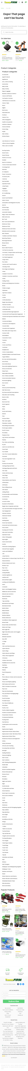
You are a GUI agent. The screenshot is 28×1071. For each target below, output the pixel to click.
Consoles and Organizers (13, 328)
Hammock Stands (13, 515)
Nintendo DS (13, 634)
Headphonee (13, 349)
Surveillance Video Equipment (13, 620)
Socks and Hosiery (13, 411)
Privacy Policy (8, 1011)
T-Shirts (13, 826)
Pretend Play (13, 570)
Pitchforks (13, 598)
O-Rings (13, 641)
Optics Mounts (13, 648)
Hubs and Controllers (13, 532)
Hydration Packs (13, 183)
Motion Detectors (13, 617)
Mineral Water (13, 610)
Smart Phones (13, 155)
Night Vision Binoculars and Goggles (13, 632)
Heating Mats (13, 520)
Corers (13, 342)
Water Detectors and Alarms (13, 876)
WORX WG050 (7, 1029)
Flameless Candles (13, 423)
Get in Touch (8, 1015)
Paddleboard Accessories (13, 662)
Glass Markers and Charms (13, 480)
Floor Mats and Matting (13, 442)
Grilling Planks (13, 492)
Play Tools (13, 568)
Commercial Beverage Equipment (13, 311)
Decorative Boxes (13, 364)
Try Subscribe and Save (13, 788)
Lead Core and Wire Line (13, 447)
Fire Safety (13, 432)
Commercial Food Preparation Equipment (13, 314)
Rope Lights (13, 539)
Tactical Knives (13, 831)
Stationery (13, 805)
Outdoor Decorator (13, 660)
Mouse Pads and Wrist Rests (13, 624)
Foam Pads (13, 449)
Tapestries (13, 679)
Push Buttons (13, 722)
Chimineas (13, 290)
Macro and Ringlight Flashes (13, 589)
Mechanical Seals (13, 606)
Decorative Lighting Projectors (13, 366)
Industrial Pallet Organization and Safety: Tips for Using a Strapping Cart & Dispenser (20, 1035)
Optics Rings (13, 651)
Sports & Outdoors (13, 162)
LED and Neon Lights (13, 579)
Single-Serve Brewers (13, 302)
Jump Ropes (13, 186)
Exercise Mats (13, 181)
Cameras (13, 179)
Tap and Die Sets (13, 833)
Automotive (13, 84)
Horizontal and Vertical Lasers (13, 525)
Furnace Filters (13, 418)
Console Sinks (13, 326)
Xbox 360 (13, 639)
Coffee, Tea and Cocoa (13, 307)
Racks (13, 726)
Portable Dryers (13, 700)
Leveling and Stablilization (13, 582)
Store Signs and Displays (13, 269)
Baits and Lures (13, 217)
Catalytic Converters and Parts (13, 276)
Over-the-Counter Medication (13, 454)
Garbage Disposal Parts (13, 466)
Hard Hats (13, 518)
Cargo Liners (13, 259)
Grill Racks (13, 485)
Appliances (13, 79)
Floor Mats (13, 262)
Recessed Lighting (13, 380)
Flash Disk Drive (13, 112)
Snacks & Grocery (13, 157)
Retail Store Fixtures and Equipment (13, 738)
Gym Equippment (13, 511)
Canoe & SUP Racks (13, 96)
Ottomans (13, 658)
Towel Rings (13, 845)
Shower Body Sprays (13, 772)
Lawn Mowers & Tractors (13, 141)
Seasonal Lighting (13, 755)
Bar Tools (13, 219)
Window (13, 862)
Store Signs (13, 814)
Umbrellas (13, 767)
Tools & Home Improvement (13, 164)
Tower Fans (13, 847)
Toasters (13, 340)
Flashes (13, 440)
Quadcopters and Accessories (13, 724)
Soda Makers (13, 335)
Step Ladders (13, 809)
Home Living (13, 129)
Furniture (13, 115)
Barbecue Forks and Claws (13, 228)
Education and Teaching (13, 394)
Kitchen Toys (13, 565)
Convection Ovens (13, 338)
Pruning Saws (13, 719)
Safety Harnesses (13, 743)
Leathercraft (13, 577)
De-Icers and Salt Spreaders (13, 359)
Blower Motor (13, 243)
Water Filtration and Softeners (13, 878)
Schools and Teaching (13, 745)
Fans (13, 416)
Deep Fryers (13, 371)
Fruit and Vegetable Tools (13, 458)
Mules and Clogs (13, 627)
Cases (13, 271)
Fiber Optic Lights (13, 421)
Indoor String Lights (13, 537)
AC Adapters (13, 172)
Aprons (13, 205)
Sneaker (13, 160)
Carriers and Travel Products (13, 264)
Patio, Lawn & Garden (13, 147)
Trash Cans (13, 850)
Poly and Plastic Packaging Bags (13, 693)
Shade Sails (13, 764)
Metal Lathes (13, 608)
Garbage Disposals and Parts (13, 468)
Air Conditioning (13, 193)
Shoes (13, 285)
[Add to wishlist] (7, 42)
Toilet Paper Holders (13, 843)
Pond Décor (13, 696)
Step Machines (13, 812)
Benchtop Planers (13, 238)
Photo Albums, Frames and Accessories (13, 677)
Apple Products (13, 77)
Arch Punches (13, 209)
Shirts (13, 409)
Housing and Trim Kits (13, 530)
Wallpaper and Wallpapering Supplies (13, 866)
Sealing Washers (13, 753)
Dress (13, 385)
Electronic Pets (13, 402)
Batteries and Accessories (13, 231)
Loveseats (13, 587)
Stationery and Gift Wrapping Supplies (13, 807)
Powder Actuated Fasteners (13, 712)
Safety (13, 741)
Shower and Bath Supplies (13, 769)
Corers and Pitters (13, 345)
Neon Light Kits (13, 629)
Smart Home (13, 153)
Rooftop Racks (13, 150)
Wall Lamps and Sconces (13, 684)
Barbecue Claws (13, 224)
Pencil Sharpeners (13, 672)
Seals (13, 643)
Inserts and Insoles (13, 541)
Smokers (13, 399)
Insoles (13, 544)
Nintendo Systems (13, 636)
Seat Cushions (13, 760)
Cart (20, 1013)
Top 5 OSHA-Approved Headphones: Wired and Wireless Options (20, 1027)
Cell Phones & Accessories (13, 100)
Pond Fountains (13, 698)
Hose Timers (13, 527)
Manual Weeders (13, 596)
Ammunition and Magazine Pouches (13, 202)
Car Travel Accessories (13, 255)
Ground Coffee (13, 501)
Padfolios (13, 665)
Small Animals (13, 786)
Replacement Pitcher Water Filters (13, 731)
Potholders (13, 705)
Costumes (13, 347)
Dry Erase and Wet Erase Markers (13, 392)
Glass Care (13, 477)
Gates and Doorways (13, 473)
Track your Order (20, 1010)
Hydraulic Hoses (13, 534)
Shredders (13, 779)
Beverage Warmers (13, 240)
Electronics (13, 110)
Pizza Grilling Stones (13, 487)
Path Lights (13, 667)
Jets (13, 553)
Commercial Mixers (13, 321)
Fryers (13, 461)
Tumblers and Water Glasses (13, 236)
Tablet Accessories (13, 828)
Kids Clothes (13, 134)
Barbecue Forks (13, 226)
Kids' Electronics (13, 390)
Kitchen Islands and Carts (13, 563)
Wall (13, 859)
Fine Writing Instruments (13, 425)
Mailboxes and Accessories (13, 591)
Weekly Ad (20, 1015)
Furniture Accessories (13, 463)
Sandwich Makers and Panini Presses (13, 354)
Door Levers (13, 383)
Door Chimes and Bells (13, 375)
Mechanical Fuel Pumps (13, 603)
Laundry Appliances (13, 575)
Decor (13, 105)
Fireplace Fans (13, 435)
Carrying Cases (13, 266)
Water (13, 873)
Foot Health (13, 451)
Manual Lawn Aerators (13, 594)
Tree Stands (13, 852)
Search (19, 2)
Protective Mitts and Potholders (13, 494)
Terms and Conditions (8, 1010)
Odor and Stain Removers (13, 646)
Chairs (13, 278)
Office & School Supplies (13, 143)
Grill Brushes (13, 482)
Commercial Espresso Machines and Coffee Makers (13, 318)
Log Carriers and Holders (13, 437)
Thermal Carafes (13, 304)
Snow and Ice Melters (13, 795)
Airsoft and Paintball (13, 198)
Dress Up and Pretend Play (13, 387)
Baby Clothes (13, 89)
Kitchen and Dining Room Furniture (13, 283)
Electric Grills (13, 397)
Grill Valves (13, 489)
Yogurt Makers (13, 356)
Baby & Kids (13, 86)
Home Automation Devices (13, 378)
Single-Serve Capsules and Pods (13, 506)
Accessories (13, 74)
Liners (13, 584)
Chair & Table (13, 103)
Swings (13, 821)
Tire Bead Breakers (13, 838)
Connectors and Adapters (13, 323)
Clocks (13, 295)
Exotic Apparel (13, 404)
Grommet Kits (13, 496)
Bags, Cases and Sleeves (13, 214)
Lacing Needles (13, 572)
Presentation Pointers (13, 715)
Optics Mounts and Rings (13, 653)
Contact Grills (13, 333)
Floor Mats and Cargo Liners (13, 330)
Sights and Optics (13, 781)
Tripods (13, 855)
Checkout (20, 1011)
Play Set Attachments (13, 691)
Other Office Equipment (13, 655)
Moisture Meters (13, 615)
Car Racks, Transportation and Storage (13, 252)
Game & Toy (13, 117)
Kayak (13, 131)
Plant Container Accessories (13, 686)
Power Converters (13, 174)
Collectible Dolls (13, 309)
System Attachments (13, 824)
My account (8, 1008)
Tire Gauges (13, 840)
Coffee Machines (13, 300)
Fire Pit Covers (13, 430)
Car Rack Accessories (13, 250)
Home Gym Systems (13, 523)
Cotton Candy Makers (13, 352)
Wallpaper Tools (13, 869)
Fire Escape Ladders (13, 428)
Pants (13, 406)
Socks (13, 798)
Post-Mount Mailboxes (13, 703)
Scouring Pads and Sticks (13, 748)
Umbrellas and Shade (13, 857)
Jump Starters (13, 556)
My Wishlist (20, 1008)
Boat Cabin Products (13, 247)
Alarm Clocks (13, 200)
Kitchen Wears (13, 137)
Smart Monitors (13, 790)
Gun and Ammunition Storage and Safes (13, 508)
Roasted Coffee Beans (13, 504)
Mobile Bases (13, 613)
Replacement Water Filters (13, 736)
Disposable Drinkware (13, 373)
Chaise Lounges (13, 288)
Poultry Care (13, 707)
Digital (13, 107)
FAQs (8, 1013)
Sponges (13, 750)
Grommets (13, 499)
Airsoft (13, 195)
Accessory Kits (13, 176)
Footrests (13, 456)
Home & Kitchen (13, 126)
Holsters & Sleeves (13, 124)
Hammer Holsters (13, 513)
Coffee (13, 297)
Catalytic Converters (13, 273)
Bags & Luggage (13, 91)
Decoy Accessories (13, 368)
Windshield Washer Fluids (13, 881)
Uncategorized (13, 167)
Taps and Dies (13, 601)
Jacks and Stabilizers (13, 551)
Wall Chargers (13, 864)
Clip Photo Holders (13, 292)
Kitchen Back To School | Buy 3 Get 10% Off (13, 558)
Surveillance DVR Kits (13, 819)
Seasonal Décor (13, 560)
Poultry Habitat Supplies (13, 710)
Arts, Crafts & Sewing (13, 81)
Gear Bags (13, 475)
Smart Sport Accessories (13, 793)
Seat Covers (13, 757)
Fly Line (13, 444)
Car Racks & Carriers (13, 98)
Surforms (13, 817)
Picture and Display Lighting (13, 681)
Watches (13, 169)
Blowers (13, 245)
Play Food (13, 689)
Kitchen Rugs (13, 207)
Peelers (13, 670)
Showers (13, 776)
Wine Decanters (13, 883)
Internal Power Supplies (13, 549)
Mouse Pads (13, 622)
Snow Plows (13, 361)
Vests (13, 800)
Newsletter (7, 1017)
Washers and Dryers (13, 871)
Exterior (13, 413)
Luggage (13, 188)
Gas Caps (13, 470)
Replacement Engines (13, 729)
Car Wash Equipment (13, 257)
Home (2, 8)
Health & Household (13, 122)
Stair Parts (13, 802)
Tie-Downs (13, 190)
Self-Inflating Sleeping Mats (13, 762)
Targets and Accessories (13, 836)
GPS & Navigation (13, 119)
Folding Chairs (13, 281)
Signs (13, 783)
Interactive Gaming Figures (13, 546)
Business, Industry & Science (13, 93)
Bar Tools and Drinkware (13, 221)
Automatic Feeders (13, 212)
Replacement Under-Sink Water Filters (13, 734)
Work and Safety (13, 885)
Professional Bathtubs (13, 717)
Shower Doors (13, 774)
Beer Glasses (13, 233)
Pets (13, 674)
